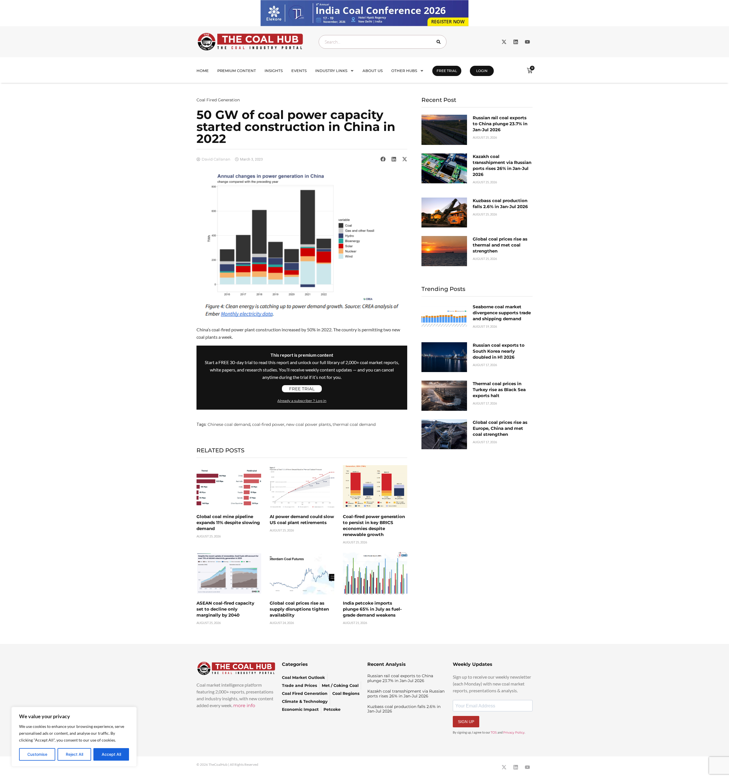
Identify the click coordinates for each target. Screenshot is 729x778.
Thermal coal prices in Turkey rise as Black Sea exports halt (499, 389)
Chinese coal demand (229, 424)
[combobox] (383, 42)
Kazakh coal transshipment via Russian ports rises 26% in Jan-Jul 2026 (406, 694)
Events (299, 70)
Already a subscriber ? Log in (301, 401)
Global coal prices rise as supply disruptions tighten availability (299, 609)
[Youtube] (527, 42)
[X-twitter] (504, 42)
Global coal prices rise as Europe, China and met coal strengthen (500, 428)
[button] (383, 159)
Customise (37, 754)
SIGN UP (466, 721)
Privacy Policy (514, 732)
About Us (373, 70)
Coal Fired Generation (218, 99)
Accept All (111, 754)
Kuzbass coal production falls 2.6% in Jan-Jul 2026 (404, 709)
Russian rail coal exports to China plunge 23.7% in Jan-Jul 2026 (500, 123)
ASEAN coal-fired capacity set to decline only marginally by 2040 (225, 609)
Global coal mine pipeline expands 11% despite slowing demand (228, 522)
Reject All (74, 754)
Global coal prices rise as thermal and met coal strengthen (500, 245)
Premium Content (236, 70)
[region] (74, 737)
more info (244, 705)
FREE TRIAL (447, 71)
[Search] (440, 42)
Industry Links (331, 70)
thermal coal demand (354, 424)
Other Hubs (404, 70)
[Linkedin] (516, 42)
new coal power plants (308, 424)
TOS (494, 732)
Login (482, 71)
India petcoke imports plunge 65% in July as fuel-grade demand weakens (372, 609)
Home (202, 70)
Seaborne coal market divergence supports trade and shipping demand (502, 312)
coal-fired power (268, 424)
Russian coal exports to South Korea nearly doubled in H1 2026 (499, 351)
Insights (274, 70)
